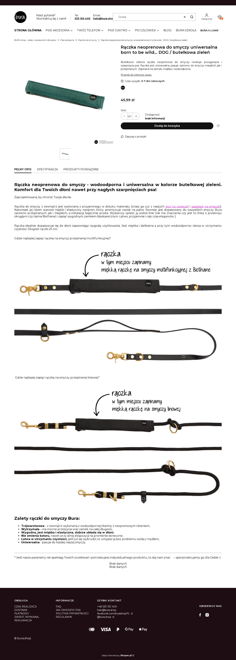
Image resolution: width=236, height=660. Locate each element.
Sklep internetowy (117, 655)
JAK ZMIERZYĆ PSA (68, 610)
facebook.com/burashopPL (113, 613)
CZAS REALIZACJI (25, 606)
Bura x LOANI (209, 30)
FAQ (58, 606)
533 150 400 (82, 18)
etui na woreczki (177, 206)
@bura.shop (104, 617)
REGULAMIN (64, 617)
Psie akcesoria (67, 40)
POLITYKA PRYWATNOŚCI (72, 613)
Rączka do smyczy (87, 40)
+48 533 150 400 (107, 606)
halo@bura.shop (104, 18)
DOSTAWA (20, 610)
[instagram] (207, 615)
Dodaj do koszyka (167, 125)
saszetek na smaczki (205, 206)
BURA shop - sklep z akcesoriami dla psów (35, 40)
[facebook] (201, 615)
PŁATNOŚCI (21, 613)
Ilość (123, 110)
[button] (192, 17)
